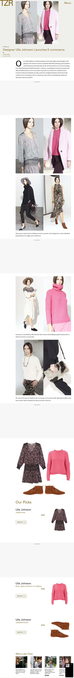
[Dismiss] (72, 664)
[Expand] (67, 664)
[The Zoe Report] (6, 3)
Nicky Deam (6, 54)
